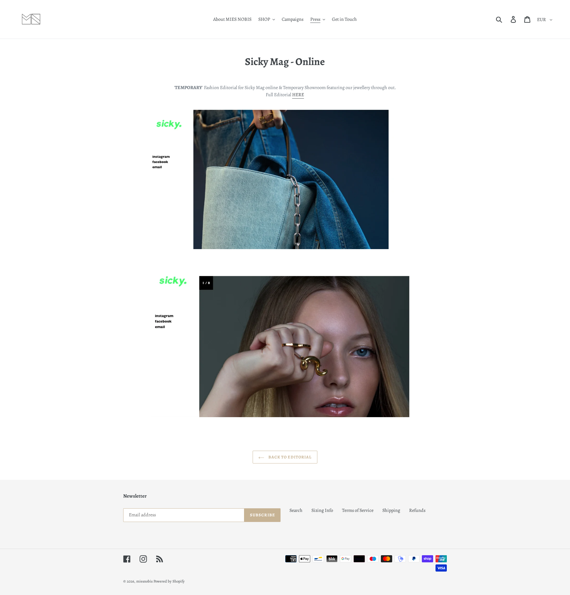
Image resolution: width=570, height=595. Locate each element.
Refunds (417, 510)
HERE (298, 94)
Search (296, 510)
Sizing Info (322, 510)
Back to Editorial (289, 457)
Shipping (391, 510)
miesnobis (144, 581)
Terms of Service (357, 510)
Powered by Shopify (169, 581)
